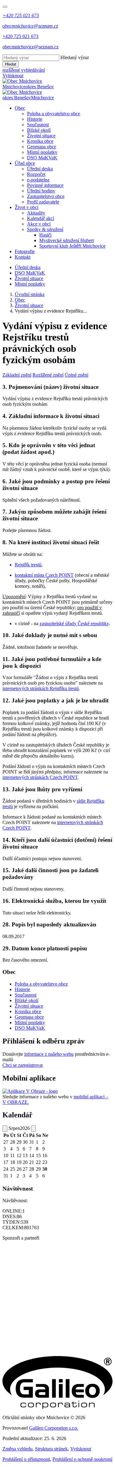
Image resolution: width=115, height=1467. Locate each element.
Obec (20, 108)
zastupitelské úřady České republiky (74, 623)
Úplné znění (76, 375)
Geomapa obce (41, 146)
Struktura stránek (51, 1448)
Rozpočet (36, 174)
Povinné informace (45, 185)
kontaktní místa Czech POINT (44, 575)
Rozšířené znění (48, 375)
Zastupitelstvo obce (45, 196)
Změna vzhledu (17, 1448)
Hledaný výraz (74, 57)
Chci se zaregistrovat (22, 1065)
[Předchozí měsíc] (4, 1128)
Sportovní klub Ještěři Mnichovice (72, 246)
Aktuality (36, 212)
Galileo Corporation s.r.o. (53, 1428)
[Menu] (4, 7)
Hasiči (45, 235)
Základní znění (16, 375)
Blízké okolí (39, 130)
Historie (34, 119)
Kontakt (22, 257)
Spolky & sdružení (45, 229)
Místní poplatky (42, 152)
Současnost (38, 124)
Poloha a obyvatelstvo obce (53, 113)
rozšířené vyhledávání (23, 70)
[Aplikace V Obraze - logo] (30, 1091)
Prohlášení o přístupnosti (26, 1459)
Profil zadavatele (43, 201)
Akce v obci (39, 223)
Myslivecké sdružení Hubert (66, 240)
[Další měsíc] (33, 1128)
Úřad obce (25, 163)
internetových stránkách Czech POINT (40, 777)
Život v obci (26, 207)
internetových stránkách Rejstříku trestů (40, 688)
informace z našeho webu (49, 1054)
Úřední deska (40, 168)
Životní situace (41, 135)
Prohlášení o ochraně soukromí (82, 1459)
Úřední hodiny (41, 190)
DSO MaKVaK (42, 157)
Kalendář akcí (40, 218)
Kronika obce (40, 141)
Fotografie (25, 251)
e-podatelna (38, 179)
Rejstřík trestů (28, 564)
